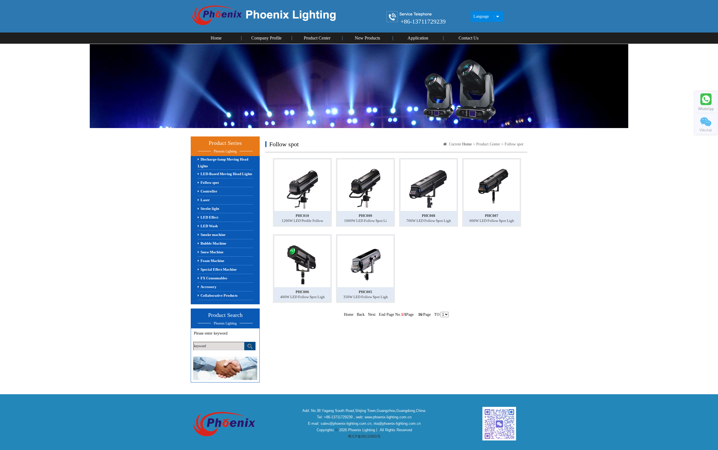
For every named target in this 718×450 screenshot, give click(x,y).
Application (418, 38)
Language (481, 16)
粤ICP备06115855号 (364, 436)
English (482, 35)
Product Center (317, 38)
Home (216, 38)
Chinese (482, 26)
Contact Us (468, 38)
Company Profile (266, 38)
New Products (367, 38)
